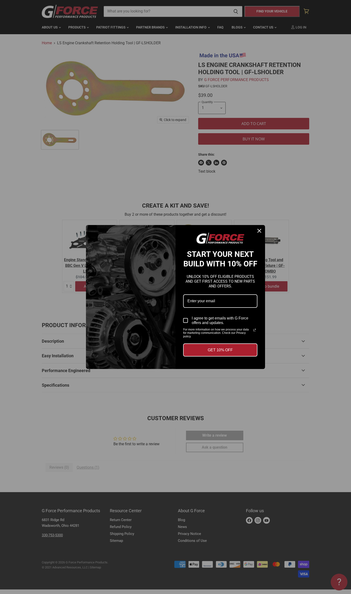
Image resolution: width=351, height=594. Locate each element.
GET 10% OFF (220, 350)
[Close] (259, 230)
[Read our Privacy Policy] (254, 330)
